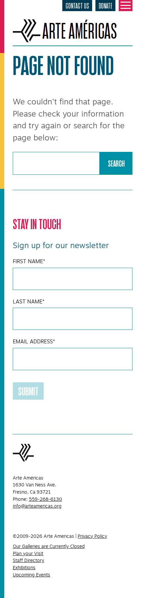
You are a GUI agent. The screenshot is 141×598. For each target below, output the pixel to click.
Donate (105, 5)
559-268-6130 (45, 499)
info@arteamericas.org (37, 506)
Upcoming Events (31, 574)
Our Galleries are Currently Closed (49, 546)
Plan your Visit (28, 553)
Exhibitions (24, 567)
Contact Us (77, 5)
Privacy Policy (92, 536)
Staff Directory (28, 560)
